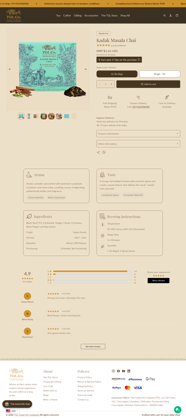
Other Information (107, 143)
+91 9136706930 (140, 106)
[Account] (170, 15)
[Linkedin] (128, 371)
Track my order (85, 395)
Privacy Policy (84, 377)
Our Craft (48, 386)
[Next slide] (86, 69)
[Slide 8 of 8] (74, 116)
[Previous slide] (9, 69)
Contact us (83, 399)
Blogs (46, 395)
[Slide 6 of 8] (59, 116)
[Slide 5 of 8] (51, 116)
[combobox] (12, 411)
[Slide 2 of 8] (29, 116)
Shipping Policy (85, 386)
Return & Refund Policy (89, 381)
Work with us (50, 390)
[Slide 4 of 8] (44, 116)
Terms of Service (85, 390)
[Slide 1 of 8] (21, 116)
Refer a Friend (50, 399)
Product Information (108, 133)
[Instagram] (113, 371)
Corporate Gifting (52, 381)
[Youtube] (123, 371)
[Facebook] (118, 371)
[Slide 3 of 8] (36, 116)
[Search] (164, 15)
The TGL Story (50, 377)
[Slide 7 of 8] (66, 116)
